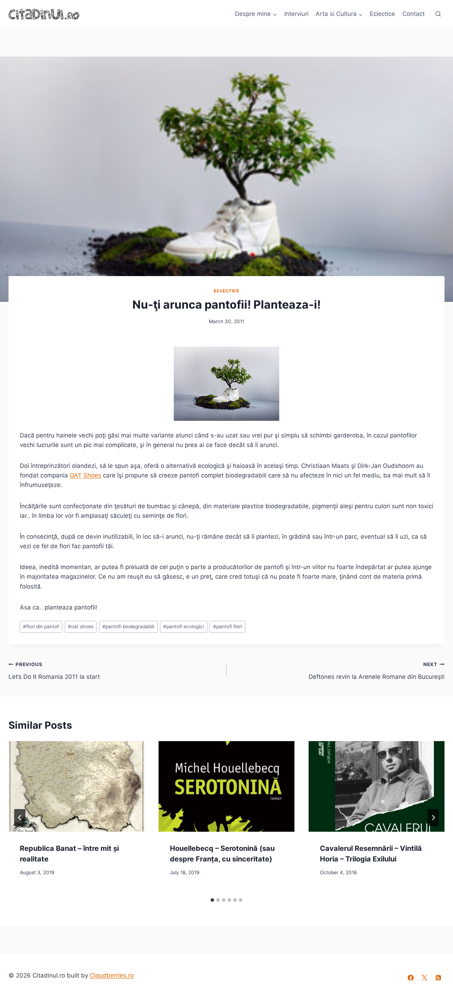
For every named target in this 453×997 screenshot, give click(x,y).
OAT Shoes (85, 475)
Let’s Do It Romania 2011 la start (54, 670)
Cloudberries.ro (112, 975)
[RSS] (438, 978)
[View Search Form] (438, 14)
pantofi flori (227, 626)
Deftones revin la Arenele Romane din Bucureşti (377, 670)
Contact (413, 13)
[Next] (433, 817)
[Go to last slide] (19, 817)
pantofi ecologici (183, 626)
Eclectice (382, 13)
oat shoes (80, 626)
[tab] (212, 900)
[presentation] (76, 786)
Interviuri (296, 13)
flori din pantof (41, 626)
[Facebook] (411, 978)
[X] (425, 978)
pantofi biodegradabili (128, 626)
